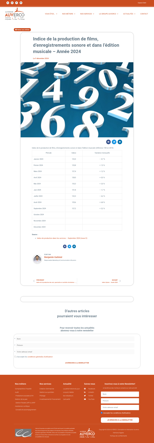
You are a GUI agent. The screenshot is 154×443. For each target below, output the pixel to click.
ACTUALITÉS (128, 14)
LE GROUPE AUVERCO (107, 14)
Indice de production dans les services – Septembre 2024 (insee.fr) (62, 238)
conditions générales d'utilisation (40, 357)
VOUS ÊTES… (50, 14)
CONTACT (144, 14)
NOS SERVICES (86, 14)
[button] (108, 142)
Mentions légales (118, 433)
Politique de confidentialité (118, 436)
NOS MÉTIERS (67, 14)
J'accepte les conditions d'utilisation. (117, 413)
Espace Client (142, 3)
